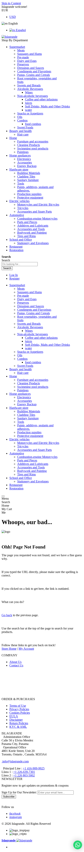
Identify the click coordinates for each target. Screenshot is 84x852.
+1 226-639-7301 (24, 772)
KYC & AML (18, 726)
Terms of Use (17, 705)
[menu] (3, 496)
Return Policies (18, 723)
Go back (7, 615)
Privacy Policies (19, 709)
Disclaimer (16, 719)
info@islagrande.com (15, 761)
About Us (15, 662)
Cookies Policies (19, 712)
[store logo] (9, 36)
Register (14, 278)
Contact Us (16, 665)
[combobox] (20, 264)
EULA (13, 716)
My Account (26, 648)
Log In (13, 275)
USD (12, 16)
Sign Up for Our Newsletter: (20, 792)
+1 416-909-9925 (34, 768)
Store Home (9, 648)
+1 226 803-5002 (24, 775)
